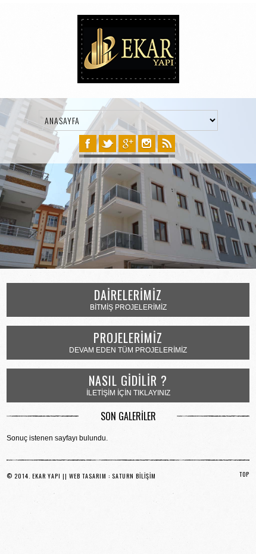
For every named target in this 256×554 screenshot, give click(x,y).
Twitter (107, 143)
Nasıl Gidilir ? (128, 380)
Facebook (87, 143)
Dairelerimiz (128, 295)
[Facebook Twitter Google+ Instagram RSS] (127, 146)
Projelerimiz (128, 338)
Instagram (146, 143)
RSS (166, 143)
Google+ (127, 143)
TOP (244, 474)
